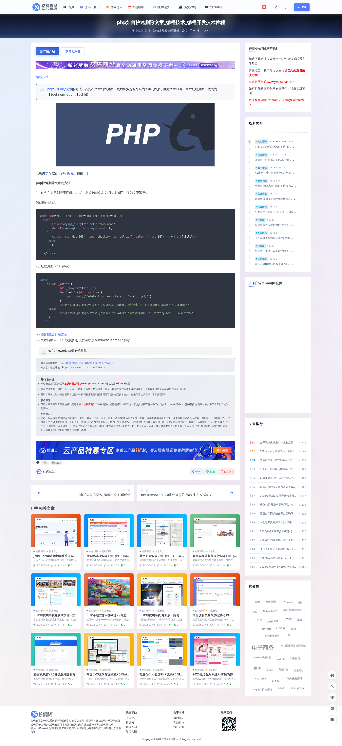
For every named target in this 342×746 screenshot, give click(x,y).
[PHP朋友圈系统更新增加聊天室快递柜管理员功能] (56, 590)
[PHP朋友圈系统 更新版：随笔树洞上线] (162, 590)
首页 (71, 7)
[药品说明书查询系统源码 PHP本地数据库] (215, 590)
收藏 (212, 471)
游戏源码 (117, 7)
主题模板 (138, 7)
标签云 (130, 722)
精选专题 (131, 727)
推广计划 (178, 727)
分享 (197, 471)
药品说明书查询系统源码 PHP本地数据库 (214, 617)
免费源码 (190, 7)
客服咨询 (178, 722)
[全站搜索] (284, 7)
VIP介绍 (178, 718)
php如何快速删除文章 (51, 334)
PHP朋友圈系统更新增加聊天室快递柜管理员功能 (54, 617)
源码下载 (91, 7)
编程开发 (173, 30)
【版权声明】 (88, 404)
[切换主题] (276, 7)
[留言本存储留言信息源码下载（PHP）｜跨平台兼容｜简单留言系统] (215, 530)
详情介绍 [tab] (49, 51)
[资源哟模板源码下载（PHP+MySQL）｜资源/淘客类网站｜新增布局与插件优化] (109, 530)
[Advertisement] (278, 349)
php (50, 89)
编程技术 (42, 77)
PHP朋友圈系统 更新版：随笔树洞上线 (161, 617)
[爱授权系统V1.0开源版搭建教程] (56, 649)
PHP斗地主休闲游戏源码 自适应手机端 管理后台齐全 (107, 617)
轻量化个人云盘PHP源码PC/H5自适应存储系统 (161, 676)
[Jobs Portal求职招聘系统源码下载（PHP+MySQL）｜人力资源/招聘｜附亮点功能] (56, 530)
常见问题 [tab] (75, 51)
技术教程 (216, 7)
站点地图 (131, 731)
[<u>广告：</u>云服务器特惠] (135, 450)
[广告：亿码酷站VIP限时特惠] (135, 65)
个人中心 (131, 718)
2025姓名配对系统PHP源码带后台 (214, 676)
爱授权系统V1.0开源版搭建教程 (54, 674)
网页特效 (163, 7)
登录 (304, 7)
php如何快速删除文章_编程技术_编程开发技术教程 (87, 363)
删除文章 (66, 89)
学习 (48, 173)
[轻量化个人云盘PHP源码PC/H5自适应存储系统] (162, 649)
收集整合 (53, 551)
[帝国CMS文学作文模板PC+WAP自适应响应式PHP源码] (109, 649)
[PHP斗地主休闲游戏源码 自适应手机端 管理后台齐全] (109, 590)
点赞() (228, 471)
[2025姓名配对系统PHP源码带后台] (215, 649)
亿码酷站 (49, 472)
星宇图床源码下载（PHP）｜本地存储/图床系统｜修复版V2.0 (160, 558)
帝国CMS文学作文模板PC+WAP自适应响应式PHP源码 (107, 676)
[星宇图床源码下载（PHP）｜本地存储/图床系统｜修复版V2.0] (162, 530)
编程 (70, 173)
